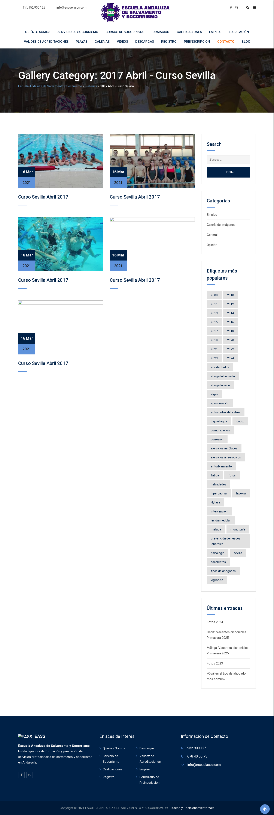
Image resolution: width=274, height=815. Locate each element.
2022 (230, 349)
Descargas (144, 42)
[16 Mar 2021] (60, 161)
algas (214, 394)
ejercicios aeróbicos (224, 448)
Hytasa (215, 502)
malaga (216, 529)
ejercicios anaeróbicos (226, 457)
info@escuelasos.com (71, 7)
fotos (232, 475)
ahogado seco (220, 385)
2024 (230, 358)
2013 (214, 313)
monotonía (238, 529)
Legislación (239, 32)
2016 (230, 322)
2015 (214, 322)
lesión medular (221, 520)
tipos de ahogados (223, 571)
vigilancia (217, 580)
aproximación (220, 403)
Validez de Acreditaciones (46, 42)
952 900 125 (196, 748)
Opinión (212, 245)
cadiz (240, 421)
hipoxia (241, 493)
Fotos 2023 (215, 663)
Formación (160, 32)
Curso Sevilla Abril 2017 (43, 197)
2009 (214, 295)
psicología (217, 553)
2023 (214, 358)
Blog (246, 42)
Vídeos (122, 42)
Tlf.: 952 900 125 (34, 7)
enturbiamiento (221, 466)
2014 (230, 313)
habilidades (218, 484)
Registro (169, 42)
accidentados (220, 367)
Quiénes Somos (37, 32)
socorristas (218, 562)
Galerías (102, 42)
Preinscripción (197, 42)
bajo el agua (219, 421)
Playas (81, 42)
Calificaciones (189, 32)
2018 (230, 331)
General (212, 235)
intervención (219, 511)
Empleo (215, 32)
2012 (230, 304)
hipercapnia (219, 493)
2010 (230, 295)
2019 (214, 340)
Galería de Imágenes (221, 225)
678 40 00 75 (197, 756)
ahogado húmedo (223, 376)
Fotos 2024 (215, 622)
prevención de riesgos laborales (225, 541)
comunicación (220, 430)
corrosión (217, 439)
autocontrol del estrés (225, 412)
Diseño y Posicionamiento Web (192, 808)
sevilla (238, 553)
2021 (214, 349)
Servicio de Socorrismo (78, 32)
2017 (214, 331)
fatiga (215, 475)
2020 (230, 340)
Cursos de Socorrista (124, 32)
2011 (214, 304)
